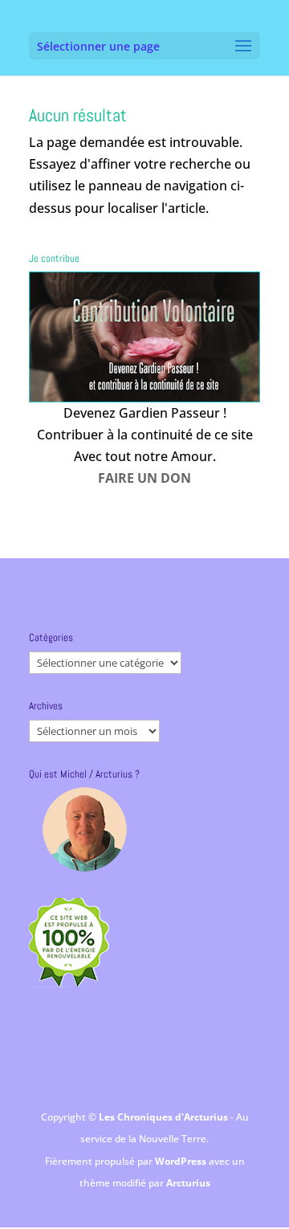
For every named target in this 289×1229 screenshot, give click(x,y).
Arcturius (188, 1183)
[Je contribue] (144, 337)
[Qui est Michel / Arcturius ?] (84, 829)
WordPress (182, 1161)
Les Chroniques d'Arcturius (164, 1117)
